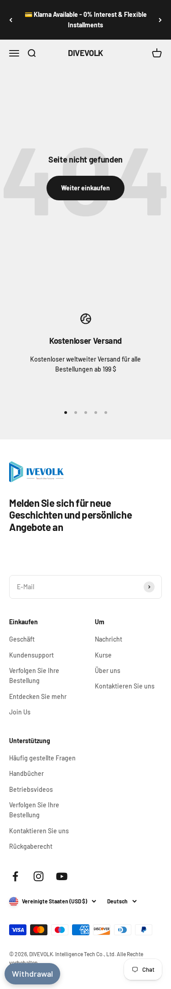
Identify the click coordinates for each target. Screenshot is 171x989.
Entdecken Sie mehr (38, 696)
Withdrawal (32, 974)
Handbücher (26, 773)
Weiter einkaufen (85, 188)
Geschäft (22, 639)
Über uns (107, 670)
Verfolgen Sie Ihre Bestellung (34, 675)
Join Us (20, 712)
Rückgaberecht (30, 846)
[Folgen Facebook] (15, 876)
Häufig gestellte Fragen (42, 758)
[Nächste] (160, 20)
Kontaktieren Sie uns (125, 686)
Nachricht (108, 639)
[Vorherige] (10, 20)
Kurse (103, 655)
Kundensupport (31, 655)
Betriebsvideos (31, 789)
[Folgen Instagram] (38, 876)
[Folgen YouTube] (62, 876)
